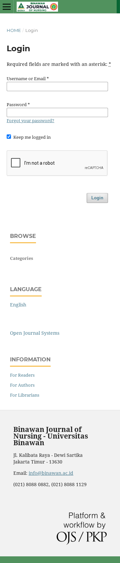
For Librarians (24, 395)
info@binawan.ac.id (51, 473)
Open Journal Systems (34, 333)
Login (97, 197)
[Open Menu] (6, 6)
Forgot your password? (30, 120)
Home (14, 30)
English (18, 304)
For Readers (22, 375)
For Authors (22, 385)
